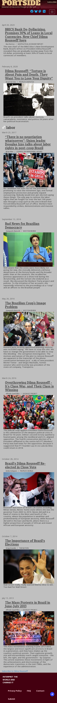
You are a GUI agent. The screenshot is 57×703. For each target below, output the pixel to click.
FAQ (29, 690)
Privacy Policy (15, 690)
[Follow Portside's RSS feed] (44, 12)
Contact (40, 690)
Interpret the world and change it (10, 679)
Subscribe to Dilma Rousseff (15, 671)
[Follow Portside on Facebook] (32, 12)
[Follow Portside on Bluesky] (36, 12)
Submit (11, 699)
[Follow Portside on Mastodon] (40, 12)
